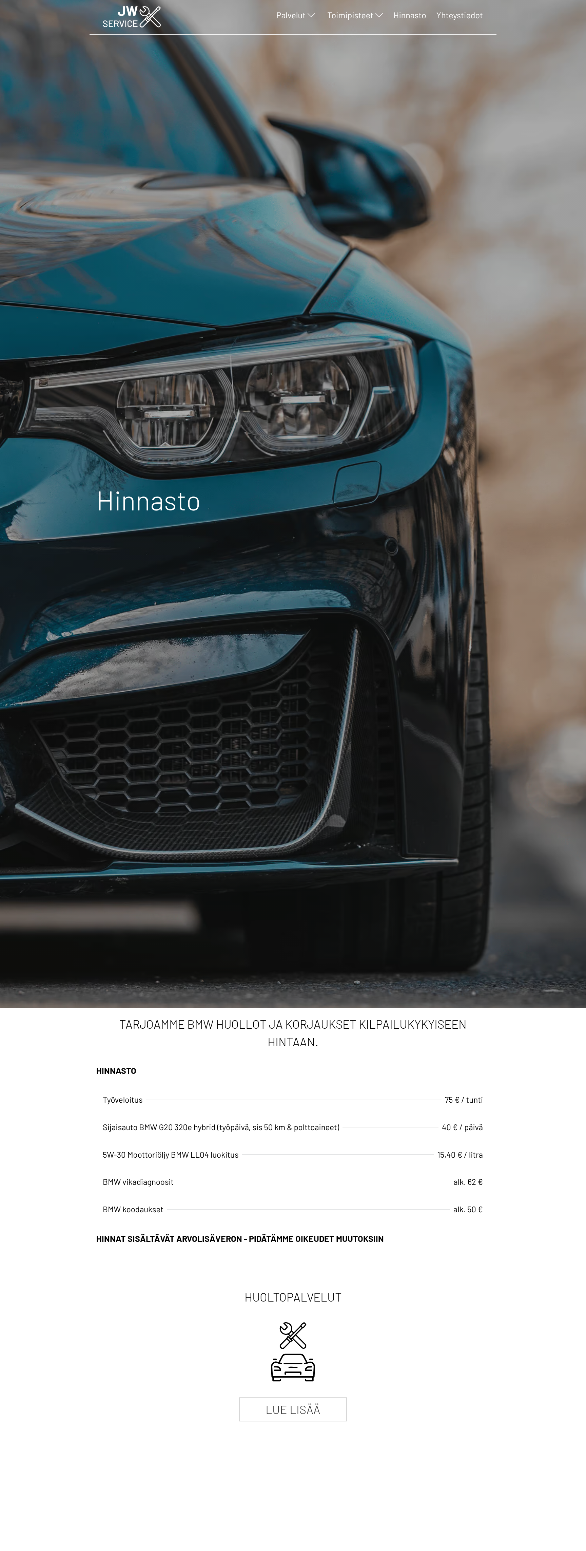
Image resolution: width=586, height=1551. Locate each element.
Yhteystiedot (459, 15)
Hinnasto (409, 15)
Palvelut (291, 15)
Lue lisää (293, 1409)
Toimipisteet (350, 15)
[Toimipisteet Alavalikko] (378, 17)
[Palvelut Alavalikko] (310, 17)
